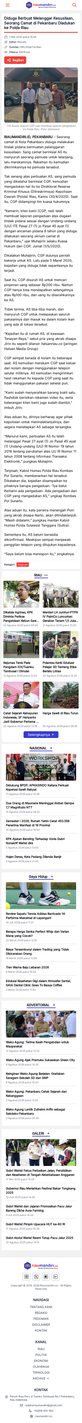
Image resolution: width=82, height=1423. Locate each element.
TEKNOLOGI (41, 1372)
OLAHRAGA (41, 1366)
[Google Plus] (55, 1276)
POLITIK (41, 1355)
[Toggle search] (74, 5)
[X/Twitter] (36, 1276)
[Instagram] (26, 1276)
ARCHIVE (39, 1378)
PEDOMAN (41, 1318)
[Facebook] (46, 1276)
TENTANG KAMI (41, 1307)
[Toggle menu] (7, 5)
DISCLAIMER (41, 1324)
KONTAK (41, 1330)
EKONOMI (41, 1360)
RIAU (41, 1349)
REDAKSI (41, 1313)
